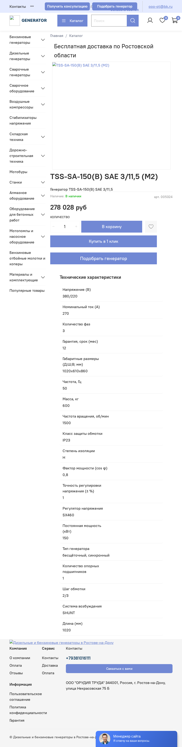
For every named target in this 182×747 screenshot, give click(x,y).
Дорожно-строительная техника (21, 156)
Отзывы (16, 672)
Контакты (17, 6)
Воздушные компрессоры (21, 104)
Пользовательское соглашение (25, 696)
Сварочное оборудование (21, 88)
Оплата (15, 665)
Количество (60, 217)
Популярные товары (27, 290)
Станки (15, 182)
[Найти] (133, 21)
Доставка (50, 665)
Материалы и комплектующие (23, 277)
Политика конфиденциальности (28, 710)
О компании (19, 657)
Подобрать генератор (103, 258)
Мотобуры (18, 171)
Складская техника (18, 136)
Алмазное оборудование (21, 195)
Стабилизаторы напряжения (22, 120)
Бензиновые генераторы (20, 39)
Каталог (76, 20)
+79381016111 (78, 658)
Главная (56, 35)
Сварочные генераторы (19, 72)
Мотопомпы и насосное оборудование (21, 236)
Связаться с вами (119, 668)
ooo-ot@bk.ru (161, 6)
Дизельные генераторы (19, 56)
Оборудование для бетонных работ (22, 214)
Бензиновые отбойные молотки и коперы (27, 258)
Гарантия (16, 720)
